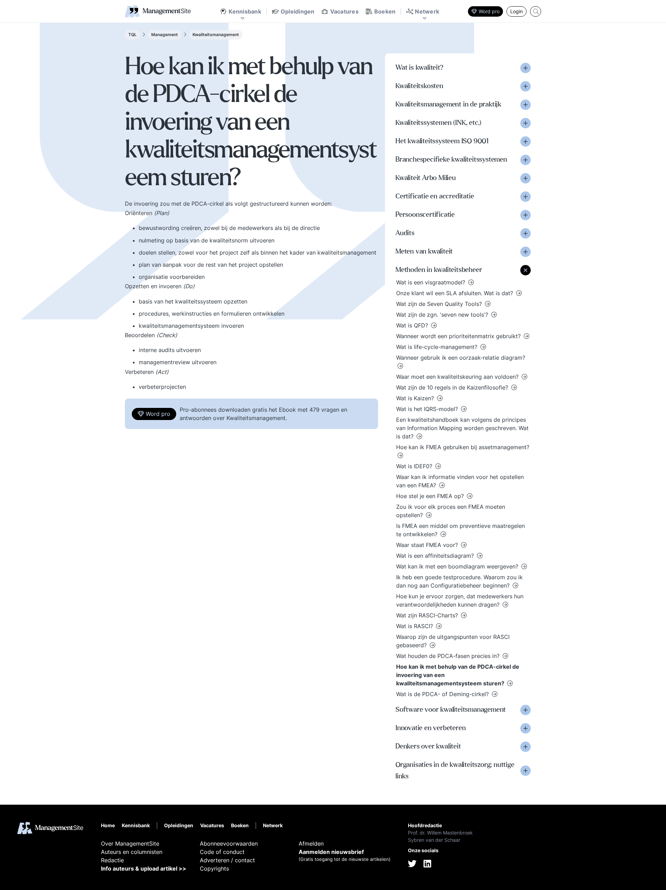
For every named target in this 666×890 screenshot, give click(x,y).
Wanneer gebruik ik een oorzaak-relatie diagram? (460, 357)
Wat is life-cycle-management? (437, 346)
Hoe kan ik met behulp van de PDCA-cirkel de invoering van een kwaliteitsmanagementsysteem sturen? (457, 675)
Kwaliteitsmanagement (216, 34)
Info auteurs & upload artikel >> (143, 868)
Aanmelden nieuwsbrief (331, 851)
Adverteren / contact (227, 860)
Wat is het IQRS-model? (428, 408)
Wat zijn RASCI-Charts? (428, 615)
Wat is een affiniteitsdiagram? (436, 555)
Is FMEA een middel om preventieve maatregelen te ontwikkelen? (460, 530)
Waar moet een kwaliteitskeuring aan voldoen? (458, 376)
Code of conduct (222, 851)
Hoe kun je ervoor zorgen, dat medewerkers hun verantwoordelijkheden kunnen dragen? (459, 600)
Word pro (489, 11)
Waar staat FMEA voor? (428, 544)
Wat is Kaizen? (416, 398)
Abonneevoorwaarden (229, 843)
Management (164, 34)
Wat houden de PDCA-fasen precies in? (448, 655)
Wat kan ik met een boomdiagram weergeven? (458, 566)
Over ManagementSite (130, 843)
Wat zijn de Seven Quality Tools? (440, 303)
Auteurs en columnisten (131, 851)
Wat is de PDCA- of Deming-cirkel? (443, 694)
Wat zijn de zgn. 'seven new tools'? (443, 314)
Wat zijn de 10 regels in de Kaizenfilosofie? (453, 387)
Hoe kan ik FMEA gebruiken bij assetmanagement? (462, 447)
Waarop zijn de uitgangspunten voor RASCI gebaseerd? (453, 641)
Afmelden (311, 843)
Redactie (112, 860)
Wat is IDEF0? (415, 466)
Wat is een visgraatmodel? (431, 282)
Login (516, 11)
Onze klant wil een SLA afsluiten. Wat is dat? (455, 293)
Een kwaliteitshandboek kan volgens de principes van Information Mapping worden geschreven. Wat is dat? (462, 428)
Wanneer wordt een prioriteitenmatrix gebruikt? (459, 336)
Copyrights (214, 868)
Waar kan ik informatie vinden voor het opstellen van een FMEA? (460, 481)
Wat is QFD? (413, 325)
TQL (132, 34)
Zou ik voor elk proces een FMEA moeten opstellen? (450, 511)
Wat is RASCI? (415, 626)
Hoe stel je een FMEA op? (431, 496)
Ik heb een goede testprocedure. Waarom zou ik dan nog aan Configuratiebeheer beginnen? (459, 581)
